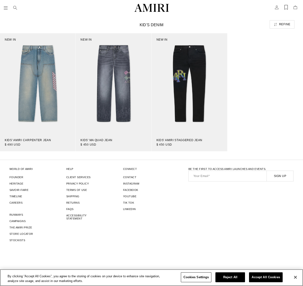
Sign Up (280, 176)
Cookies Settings (196, 277)
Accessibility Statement (76, 217)
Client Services (78, 177)
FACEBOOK (130, 190)
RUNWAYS (16, 214)
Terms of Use (76, 190)
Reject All (230, 277)
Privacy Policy (77, 183)
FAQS (70, 209)
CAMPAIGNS (17, 221)
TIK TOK (128, 202)
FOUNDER (16, 177)
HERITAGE (16, 183)
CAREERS (15, 202)
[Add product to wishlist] (68, 40)
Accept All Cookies (266, 277)
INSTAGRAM (131, 183)
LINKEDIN (129, 209)
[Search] (15, 8)
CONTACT (129, 177)
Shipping (73, 196)
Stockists (17, 240)
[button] (6, 8)
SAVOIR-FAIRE (18, 190)
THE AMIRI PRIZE (20, 227)
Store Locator (21, 233)
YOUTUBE (129, 196)
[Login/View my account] (277, 8)
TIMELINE (15, 196)
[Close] (295, 277)
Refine (284, 24)
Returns (73, 202)
